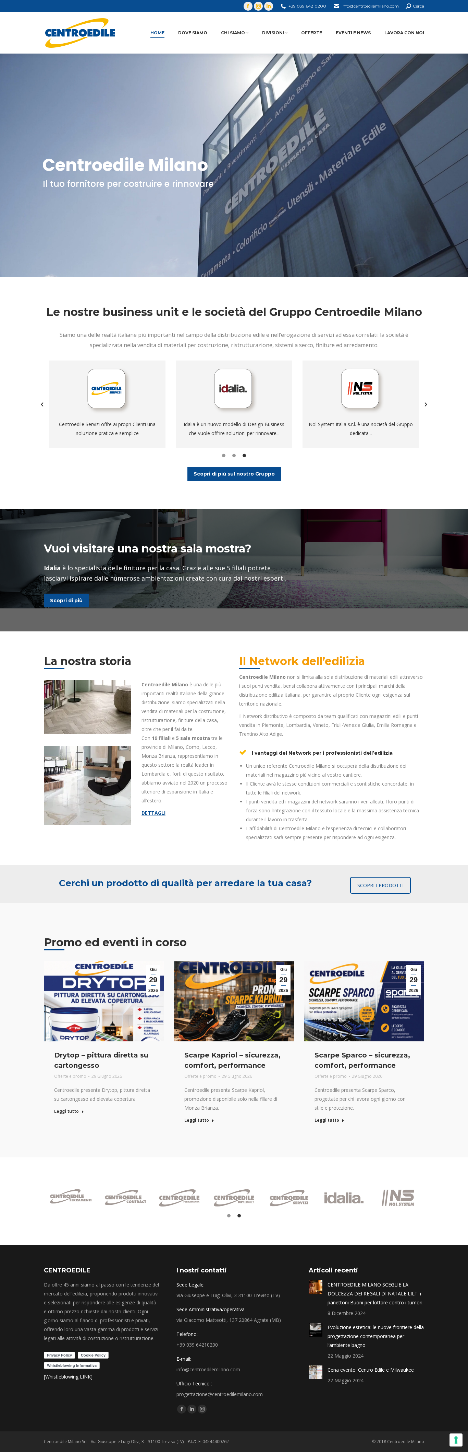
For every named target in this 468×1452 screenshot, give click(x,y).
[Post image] (315, 1287)
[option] (107, 404)
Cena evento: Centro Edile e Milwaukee (371, 1370)
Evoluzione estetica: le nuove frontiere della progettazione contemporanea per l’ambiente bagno (376, 1336)
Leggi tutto (66, 1111)
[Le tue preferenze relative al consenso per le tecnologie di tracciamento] (456, 1440)
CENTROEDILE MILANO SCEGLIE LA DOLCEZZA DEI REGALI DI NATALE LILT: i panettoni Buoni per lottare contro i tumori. (375, 1293)
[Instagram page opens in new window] (258, 6)
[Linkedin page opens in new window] (268, 6)
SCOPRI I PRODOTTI (380, 885)
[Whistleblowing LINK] (68, 1376)
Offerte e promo (70, 1076)
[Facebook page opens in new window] (248, 6)
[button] (42, 404)
